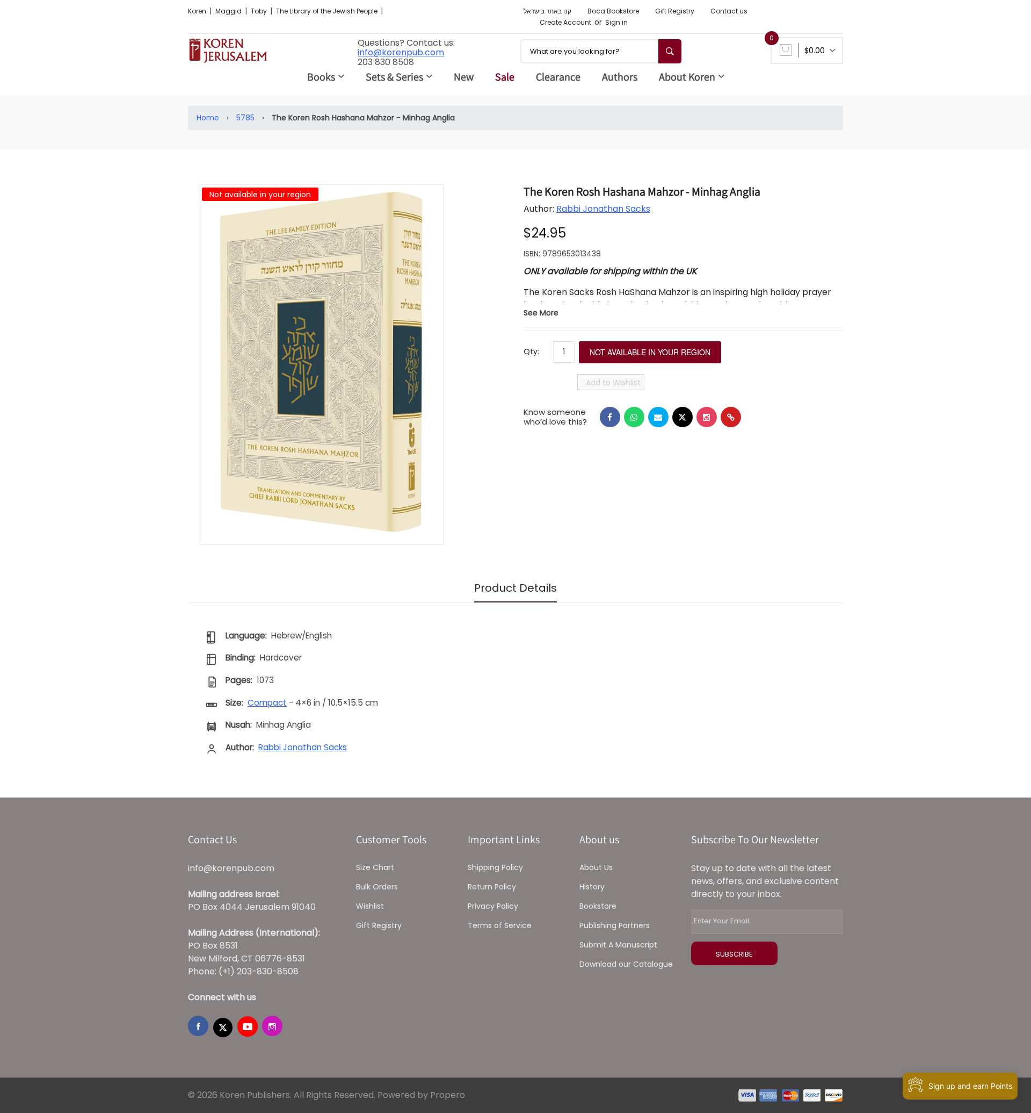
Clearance (558, 77)
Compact (267, 702)
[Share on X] (682, 417)
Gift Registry (674, 11)
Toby (259, 11)
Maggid (229, 11)
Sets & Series (394, 77)
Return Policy (492, 886)
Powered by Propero (421, 1095)
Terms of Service (500, 925)
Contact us (728, 11)
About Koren (687, 77)
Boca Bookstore (613, 11)
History (592, 886)
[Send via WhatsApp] (634, 417)
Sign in (616, 22)
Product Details (515, 587)
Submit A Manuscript (618, 944)
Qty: (531, 351)
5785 (245, 117)
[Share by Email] (658, 417)
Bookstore (597, 906)
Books (321, 77)
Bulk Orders (377, 886)
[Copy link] (731, 417)
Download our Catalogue (626, 964)
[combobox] (600, 51)
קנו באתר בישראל (547, 11)
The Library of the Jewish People (327, 11)
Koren (198, 11)
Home (208, 117)
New (464, 77)
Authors (619, 77)
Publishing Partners (614, 925)
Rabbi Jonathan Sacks (603, 209)
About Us (596, 867)
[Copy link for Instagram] (706, 417)
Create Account (565, 22)
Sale (504, 77)
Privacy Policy (493, 906)
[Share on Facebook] (610, 417)
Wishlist (370, 906)
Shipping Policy (495, 867)
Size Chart (375, 867)
